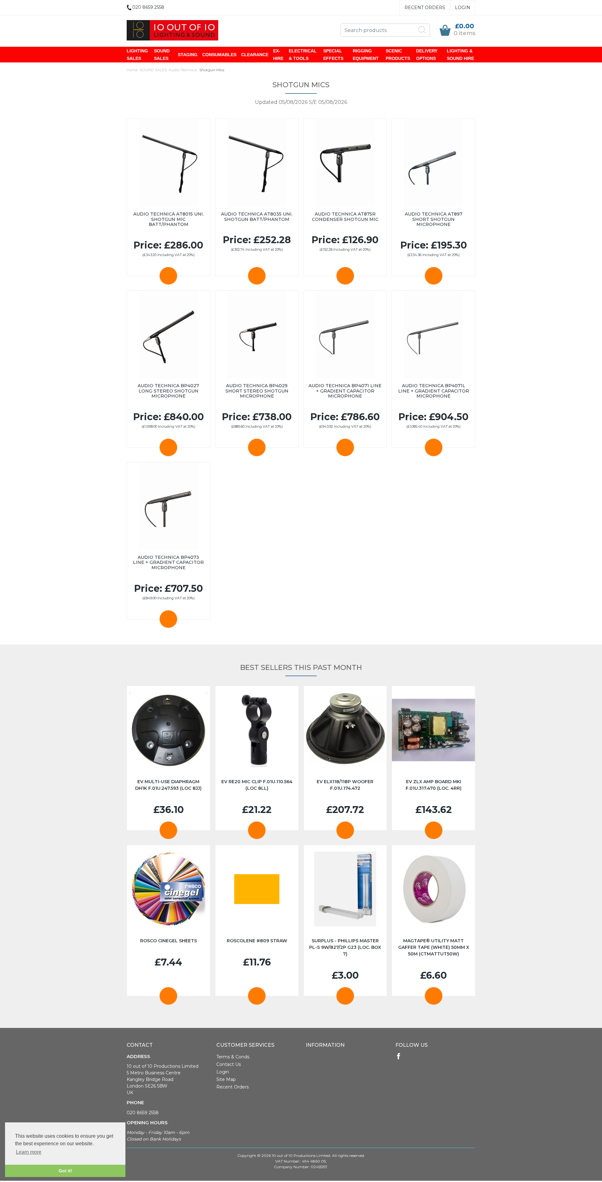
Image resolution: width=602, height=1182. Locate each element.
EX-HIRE (278, 54)
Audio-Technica (183, 69)
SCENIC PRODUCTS (398, 54)
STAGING (188, 54)
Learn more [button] (28, 1152)
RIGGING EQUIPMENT (366, 54)
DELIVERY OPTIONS (426, 54)
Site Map (226, 1079)
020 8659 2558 (143, 1112)
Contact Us (228, 1064)
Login (462, 7)
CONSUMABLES (219, 54)
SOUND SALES (162, 54)
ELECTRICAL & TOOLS (303, 54)
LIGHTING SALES (137, 54)
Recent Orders (424, 7)
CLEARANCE (254, 54)
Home (132, 69)
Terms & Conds (232, 1057)
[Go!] (422, 30)
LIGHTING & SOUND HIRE (460, 54)
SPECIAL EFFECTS (333, 54)
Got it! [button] (65, 1170)
